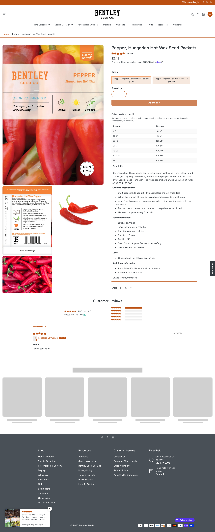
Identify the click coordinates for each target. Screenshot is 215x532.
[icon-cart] (203, 14)
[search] (192, 14)
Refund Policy (121, 470)
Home (5, 34)
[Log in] (198, 14)
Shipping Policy (122, 465)
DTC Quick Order (46, 502)
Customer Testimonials (125, 461)
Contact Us (119, 456)
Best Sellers (44, 488)
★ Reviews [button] (212, 268)
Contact (160, 474)
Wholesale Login (190, 2)
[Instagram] (211, 2)
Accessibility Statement (126, 475)
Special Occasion (46, 461)
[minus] (114, 94)
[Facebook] (203, 2)
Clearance (43, 493)
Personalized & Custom (50, 465)
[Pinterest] (207, 2)
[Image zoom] (53, 115)
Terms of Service (86, 475)
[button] (118, 53)
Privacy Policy (85, 470)
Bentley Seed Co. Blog (89, 465)
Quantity (116, 88)
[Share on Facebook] (120, 288)
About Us (83, 456)
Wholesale (43, 475)
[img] (39, 333)
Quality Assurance (87, 461)
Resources (43, 479)
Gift (40, 484)
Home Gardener (46, 456)
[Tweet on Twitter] (126, 288)
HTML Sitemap (85, 479)
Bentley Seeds (86, 525)
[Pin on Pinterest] (131, 288)
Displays (42, 470)
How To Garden (86, 484)
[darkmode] (210, 14)
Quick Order (44, 498)
